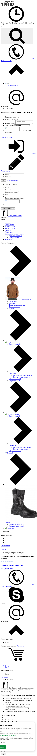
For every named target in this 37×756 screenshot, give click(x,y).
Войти (3, 180)
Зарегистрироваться (8, 208)
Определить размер (15, 216)
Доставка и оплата (15, 236)
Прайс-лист (9, 232)
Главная (7, 223)
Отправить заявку (7, 137)
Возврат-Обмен (14, 237)
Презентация (9, 225)
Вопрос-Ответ (10, 226)
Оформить (20, 646)
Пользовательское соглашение (12, 565)
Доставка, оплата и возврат (14, 234)
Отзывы (8, 230)
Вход (34, 153)
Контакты (8, 239)
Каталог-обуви (10, 228)
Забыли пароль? (12, 180)
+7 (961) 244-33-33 (11, 85)
